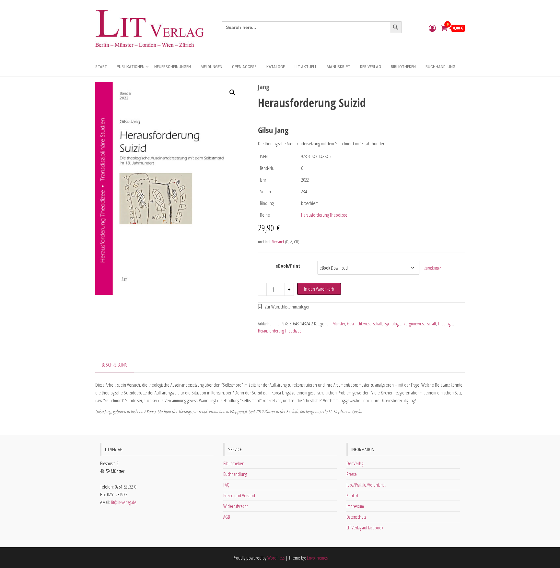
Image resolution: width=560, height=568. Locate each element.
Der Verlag (370, 66)
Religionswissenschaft (419, 323)
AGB (226, 517)
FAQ (226, 484)
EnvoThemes (317, 557)
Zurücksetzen (432, 268)
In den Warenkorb (319, 288)
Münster (338, 323)
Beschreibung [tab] (114, 364)
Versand (278, 242)
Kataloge (275, 66)
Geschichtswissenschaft (364, 323)
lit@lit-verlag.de (123, 502)
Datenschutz (356, 517)
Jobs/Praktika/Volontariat (365, 484)
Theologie (445, 323)
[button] (232, 92)
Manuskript (338, 66)
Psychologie (393, 323)
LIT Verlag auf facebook (364, 527)
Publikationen (131, 66)
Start (101, 66)
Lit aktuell (306, 66)
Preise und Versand (239, 495)
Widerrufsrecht (235, 506)
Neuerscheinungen (172, 66)
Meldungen (211, 66)
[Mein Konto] (432, 28)
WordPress (276, 557)
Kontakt (352, 495)
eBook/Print (287, 265)
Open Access (244, 66)
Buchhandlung (440, 66)
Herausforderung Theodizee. (324, 214)
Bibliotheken (403, 66)
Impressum (355, 506)
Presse (351, 474)
